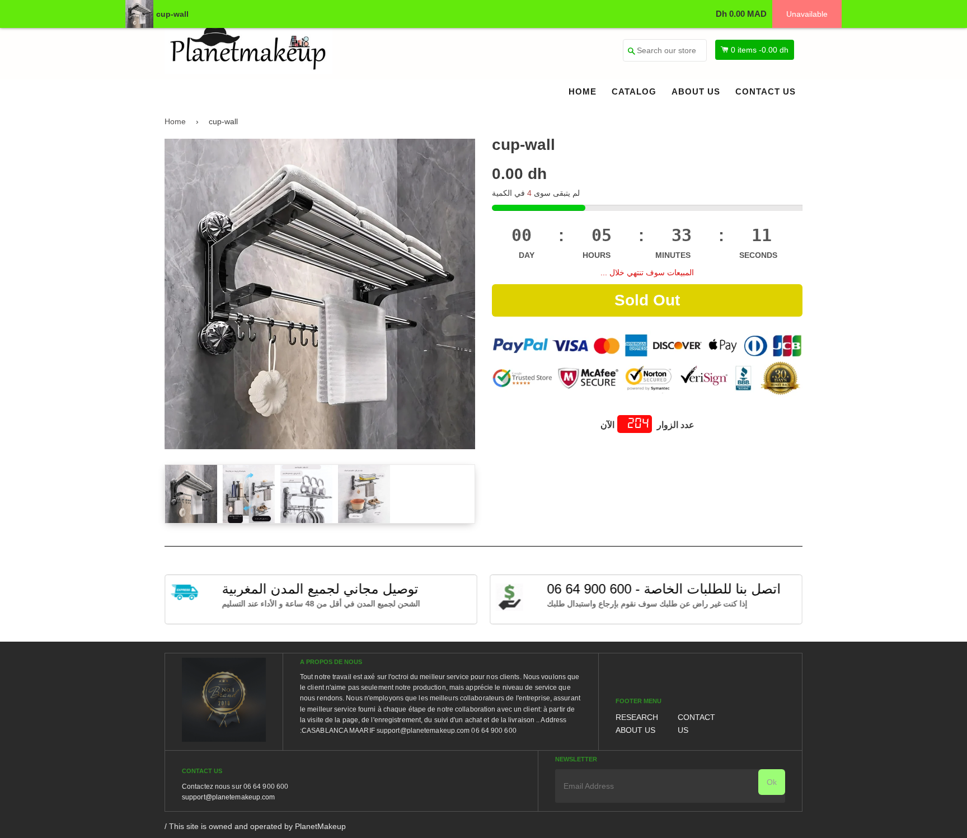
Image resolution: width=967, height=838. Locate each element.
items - (759, 49)
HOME (583, 91)
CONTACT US (765, 91)
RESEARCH (637, 717)
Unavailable (807, 14)
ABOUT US (696, 91)
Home (175, 121)
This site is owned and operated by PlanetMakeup (257, 826)
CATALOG (634, 91)
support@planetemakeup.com (228, 797)
